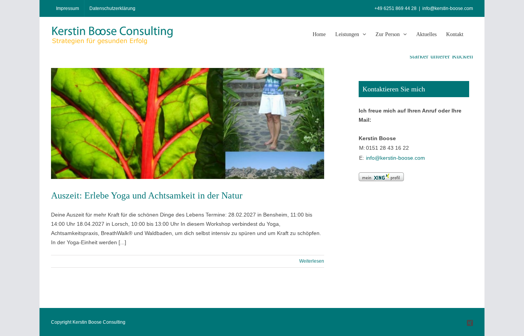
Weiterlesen (311, 261)
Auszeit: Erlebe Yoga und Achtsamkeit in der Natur (146, 195)
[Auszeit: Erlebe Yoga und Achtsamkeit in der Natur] (187, 123)
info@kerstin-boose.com (447, 8)
